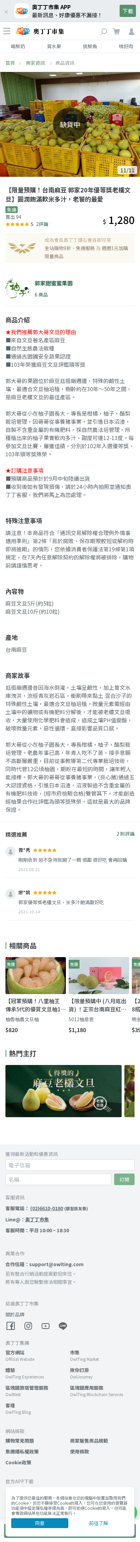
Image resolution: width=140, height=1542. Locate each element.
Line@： (27, 1219)
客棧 (10, 1405)
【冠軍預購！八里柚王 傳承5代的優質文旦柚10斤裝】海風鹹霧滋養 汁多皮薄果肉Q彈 (34, 1005)
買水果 (54, 46)
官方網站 (14, 1352)
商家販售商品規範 (89, 1440)
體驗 (10, 1370)
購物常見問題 (19, 1440)
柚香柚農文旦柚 (22, 1019)
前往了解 (98, 1523)
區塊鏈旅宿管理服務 (26, 1387)
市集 (75, 1352)
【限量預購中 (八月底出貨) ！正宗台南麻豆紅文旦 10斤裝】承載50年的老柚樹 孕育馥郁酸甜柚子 (97, 1005)
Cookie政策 (18, 1462)
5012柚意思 (81, 1019)
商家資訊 (36, 62)
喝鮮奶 (18, 46)
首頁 (10, 62)
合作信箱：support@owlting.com (44, 1264)
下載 (127, 11)
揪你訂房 (79, 1370)
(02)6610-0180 (46, 1208)
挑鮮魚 (90, 46)
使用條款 (79, 1451)
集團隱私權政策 (22, 1451)
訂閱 (124, 1179)
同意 (40, 1523)
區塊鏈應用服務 (86, 1387)
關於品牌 (14, 1314)
